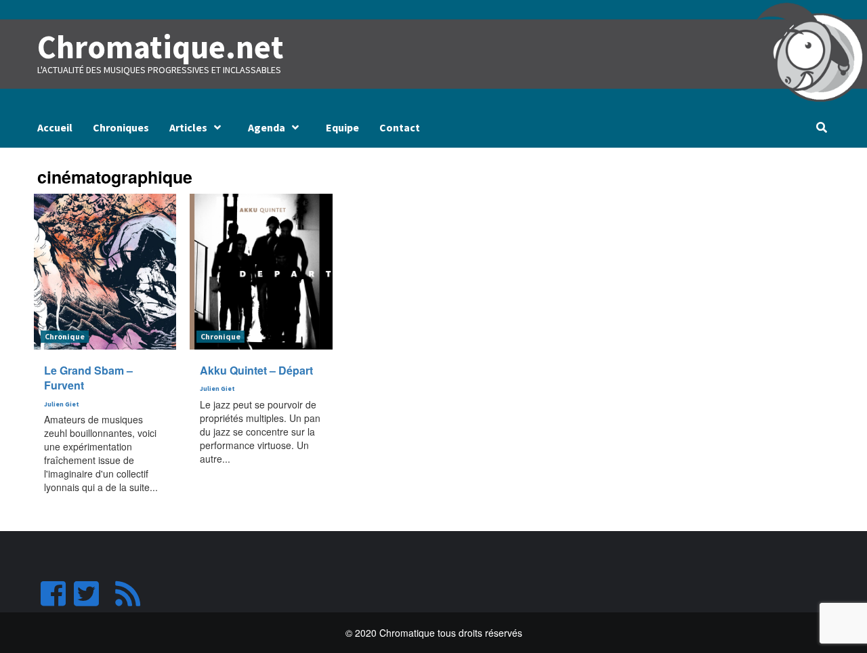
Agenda (266, 127)
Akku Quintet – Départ (256, 370)
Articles (188, 127)
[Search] (821, 127)
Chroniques (121, 127)
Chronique (65, 336)
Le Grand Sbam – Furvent (88, 377)
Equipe (342, 127)
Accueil (54, 127)
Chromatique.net (160, 46)
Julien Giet (61, 404)
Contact (399, 127)
